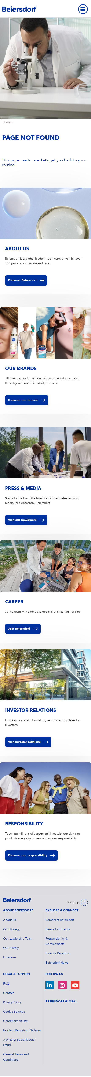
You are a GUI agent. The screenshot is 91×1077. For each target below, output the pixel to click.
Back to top (72, 902)
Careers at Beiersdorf (60, 920)
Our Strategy (11, 929)
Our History (11, 948)
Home (8, 122)
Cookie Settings (14, 1011)
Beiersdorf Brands (58, 929)
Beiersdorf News (57, 962)
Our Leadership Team (17, 938)
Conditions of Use (15, 1021)
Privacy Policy (12, 1002)
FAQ (6, 983)
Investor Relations (57, 953)
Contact (8, 993)
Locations (9, 957)
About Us (9, 920)
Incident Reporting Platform (22, 1030)
